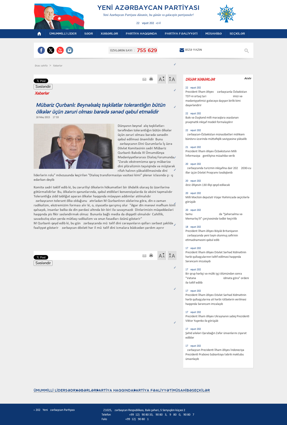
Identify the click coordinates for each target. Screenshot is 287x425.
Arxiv (247, 78)
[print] (151, 79)
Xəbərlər (57, 65)
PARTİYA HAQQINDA (114, 390)
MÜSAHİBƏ (182, 390)
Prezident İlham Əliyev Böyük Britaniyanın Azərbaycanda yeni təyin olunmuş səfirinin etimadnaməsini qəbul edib (211, 235)
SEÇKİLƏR (201, 390)
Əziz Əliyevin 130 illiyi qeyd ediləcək (207, 185)
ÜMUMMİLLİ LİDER (49, 390)
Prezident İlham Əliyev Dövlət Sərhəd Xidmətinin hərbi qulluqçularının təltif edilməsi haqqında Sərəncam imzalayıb (215, 257)
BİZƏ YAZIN (193, 49)
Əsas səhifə (41, 65)
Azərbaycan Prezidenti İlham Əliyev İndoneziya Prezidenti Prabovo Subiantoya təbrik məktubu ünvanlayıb (214, 354)
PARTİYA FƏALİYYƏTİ (153, 390)
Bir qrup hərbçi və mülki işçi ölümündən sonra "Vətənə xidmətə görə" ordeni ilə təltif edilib (217, 278)
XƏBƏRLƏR (86, 390)
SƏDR (70, 390)
